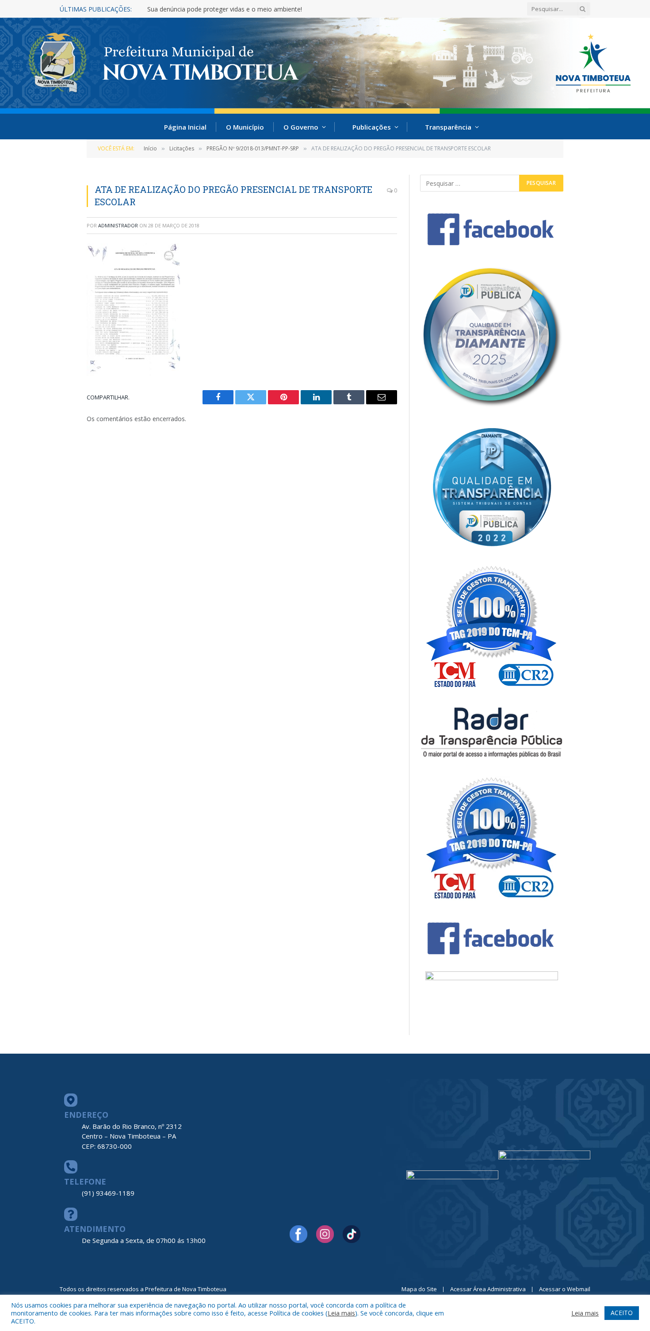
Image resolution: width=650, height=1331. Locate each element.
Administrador (118, 225)
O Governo (300, 127)
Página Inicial (185, 127)
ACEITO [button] (622, 1312)
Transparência (448, 127)
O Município (245, 127)
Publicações (371, 127)
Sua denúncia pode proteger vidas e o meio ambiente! (224, 9)
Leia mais (341, 1313)
